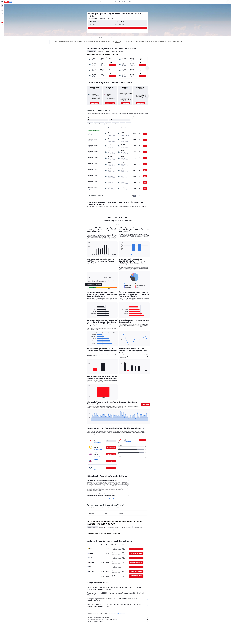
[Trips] (2, 19)
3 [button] (139, 195)
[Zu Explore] (2, 15)
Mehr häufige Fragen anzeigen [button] (108, 498)
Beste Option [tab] (100, 51)
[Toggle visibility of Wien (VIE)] (137, 283)
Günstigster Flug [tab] (91, 51)
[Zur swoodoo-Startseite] (8, 2)
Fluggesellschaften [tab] (138, 527)
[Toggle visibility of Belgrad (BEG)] (127, 283)
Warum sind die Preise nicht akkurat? (96, 621)
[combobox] (93, 18)
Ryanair (95, 445)
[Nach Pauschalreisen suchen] (2, 13)
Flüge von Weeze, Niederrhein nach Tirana (96, 536)
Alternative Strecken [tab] (92, 527)
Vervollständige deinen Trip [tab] (120, 529)
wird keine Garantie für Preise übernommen (117, 613)
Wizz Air (95, 452)
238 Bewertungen (97, 469)
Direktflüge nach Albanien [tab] (113, 527)
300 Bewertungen (97, 462)
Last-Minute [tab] (114, 51)
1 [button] (134, 195)
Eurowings (96, 459)
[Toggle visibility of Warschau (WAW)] (127, 287)
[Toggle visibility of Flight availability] (134, 254)
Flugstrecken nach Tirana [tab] (93, 529)
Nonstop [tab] (107, 51)
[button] (2, 2)
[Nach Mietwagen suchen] (2, 10)
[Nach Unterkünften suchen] (2, 8)
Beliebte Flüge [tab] (102, 527)
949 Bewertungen (97, 442)
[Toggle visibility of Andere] (137, 287)
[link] (94, 103)
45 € (90, 16)
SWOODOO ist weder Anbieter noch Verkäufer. (98, 617)
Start (88, 37)
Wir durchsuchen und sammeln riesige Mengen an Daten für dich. (103, 619)
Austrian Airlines (97, 438)
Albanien (95, 37)
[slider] (148, 120)
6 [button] (144, 195)
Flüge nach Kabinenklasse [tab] (126, 527)
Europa (91, 37)
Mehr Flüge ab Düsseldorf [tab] (106, 529)
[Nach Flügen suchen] (2, 5)
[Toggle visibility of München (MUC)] (127, 285)
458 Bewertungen (97, 456)
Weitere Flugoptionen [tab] (132, 529)
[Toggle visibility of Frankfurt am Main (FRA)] (140, 285)
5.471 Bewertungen (98, 449)
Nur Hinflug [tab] (121, 51)
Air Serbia (96, 466)
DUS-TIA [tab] (117, 212)
